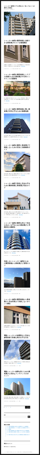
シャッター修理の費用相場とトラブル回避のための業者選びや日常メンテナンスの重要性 (17, 76)
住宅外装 (15, 68)
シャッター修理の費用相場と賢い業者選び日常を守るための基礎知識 (17, 430)
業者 (20, 68)
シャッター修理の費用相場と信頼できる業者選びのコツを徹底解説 (16, 426)
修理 (13, 365)
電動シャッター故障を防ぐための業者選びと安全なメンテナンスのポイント (17, 373)
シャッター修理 (12, 68)
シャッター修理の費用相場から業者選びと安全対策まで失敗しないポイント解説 (17, 301)
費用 (17, 68)
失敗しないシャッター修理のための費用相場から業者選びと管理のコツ (17, 263)
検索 (5, 414)
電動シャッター (16, 365)
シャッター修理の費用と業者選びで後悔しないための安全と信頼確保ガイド (17, 147)
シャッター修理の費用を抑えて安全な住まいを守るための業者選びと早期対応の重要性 (17, 225)
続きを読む (23, 66)
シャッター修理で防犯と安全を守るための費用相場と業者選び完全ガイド (17, 185)
